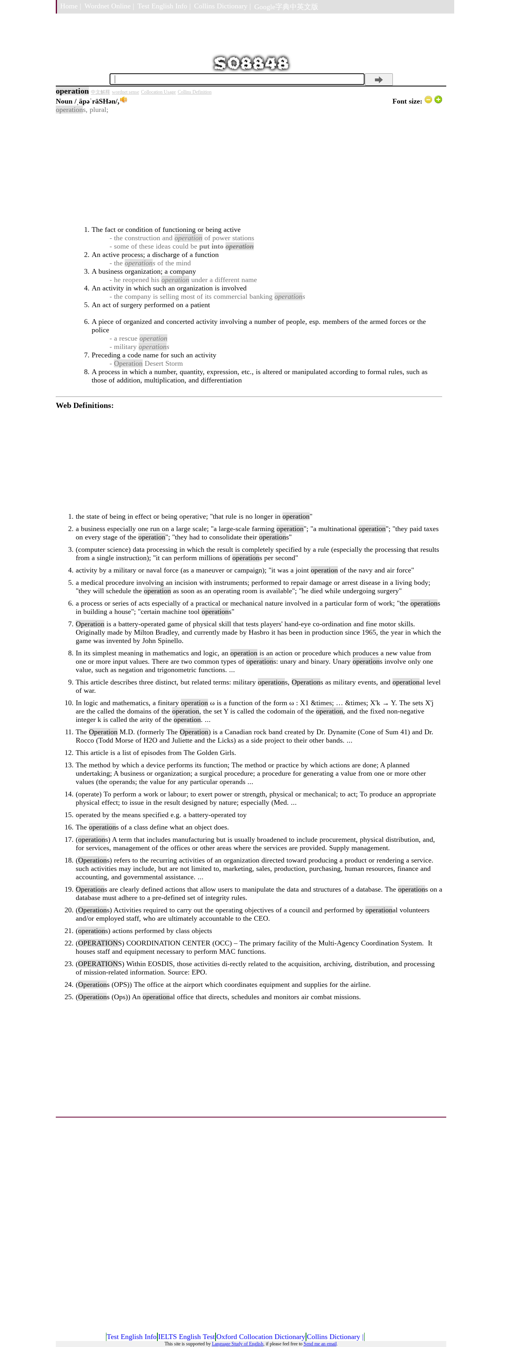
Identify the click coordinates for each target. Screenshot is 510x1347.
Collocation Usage (158, 92)
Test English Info (132, 1337)
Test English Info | (164, 6)
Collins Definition (195, 92)
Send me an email (320, 1344)
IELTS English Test (186, 1337)
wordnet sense (125, 92)
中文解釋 (100, 92)
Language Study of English (237, 1344)
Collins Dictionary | (222, 6)
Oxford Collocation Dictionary (260, 1337)
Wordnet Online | (109, 6)
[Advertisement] (249, 169)
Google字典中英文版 (286, 7)
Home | (70, 6)
